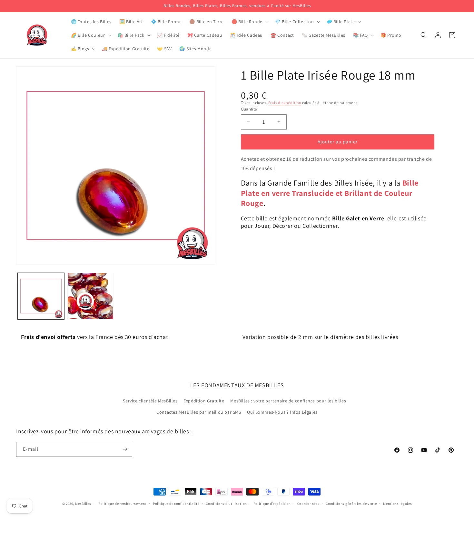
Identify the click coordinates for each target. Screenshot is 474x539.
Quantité (249, 109)
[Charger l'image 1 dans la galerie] (41, 296)
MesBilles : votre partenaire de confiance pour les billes (288, 401)
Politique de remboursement (122, 503)
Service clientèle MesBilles (150, 401)
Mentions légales (397, 503)
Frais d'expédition (284, 102)
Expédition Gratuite (203, 401)
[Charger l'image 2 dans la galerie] (90, 296)
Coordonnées (308, 503)
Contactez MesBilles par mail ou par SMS (198, 412)
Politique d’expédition (272, 503)
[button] (249, 21)
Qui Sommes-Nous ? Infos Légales (282, 412)
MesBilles (83, 503)
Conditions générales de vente (351, 503)
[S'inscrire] (125, 449)
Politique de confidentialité (176, 503)
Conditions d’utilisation (226, 503)
